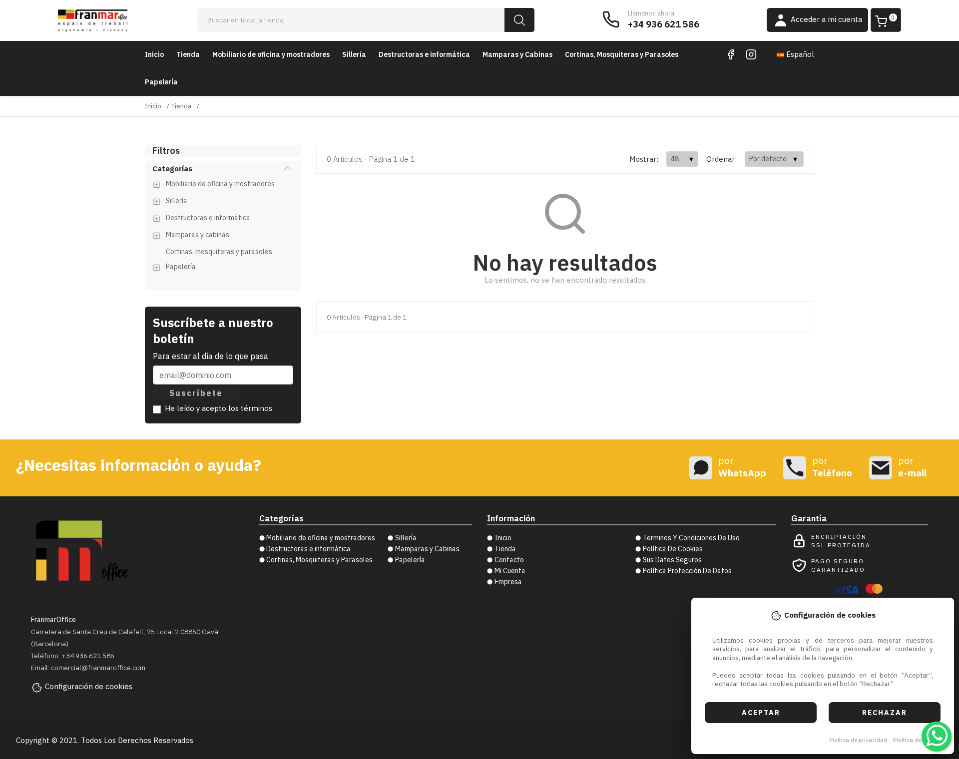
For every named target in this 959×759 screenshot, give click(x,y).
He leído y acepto (218, 408)
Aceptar (761, 712)
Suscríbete (196, 393)
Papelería (161, 81)
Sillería (354, 54)
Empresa (508, 581)
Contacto (509, 559)
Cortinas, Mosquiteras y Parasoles (621, 54)
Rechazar (884, 712)
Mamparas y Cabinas (517, 54)
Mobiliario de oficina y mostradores (271, 54)
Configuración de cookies (88, 686)
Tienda (188, 54)
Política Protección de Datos (687, 570)
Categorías (172, 168)
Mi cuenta (509, 570)
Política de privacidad (858, 740)
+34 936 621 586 (663, 24)
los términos (250, 408)
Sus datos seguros (672, 559)
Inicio (154, 54)
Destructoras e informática (424, 54)
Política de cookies (918, 740)
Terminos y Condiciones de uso (691, 537)
